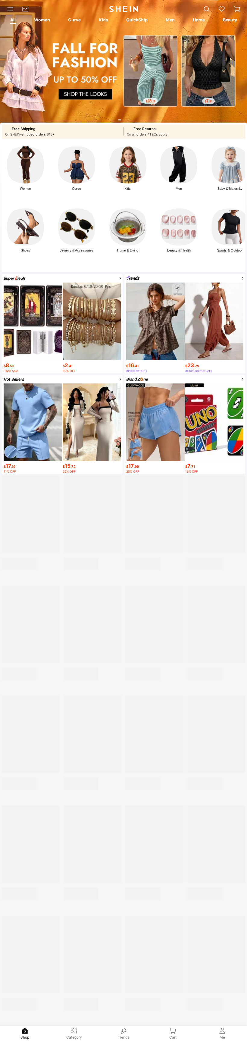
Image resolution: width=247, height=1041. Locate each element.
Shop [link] (24, 1037)
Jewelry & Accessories (76, 250)
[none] (25, 1031)
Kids (127, 188)
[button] (236, 9)
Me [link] (222, 1037)
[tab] (12, 21)
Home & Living (127, 250)
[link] (27, 9)
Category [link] (74, 1037)
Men (179, 188)
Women (25, 188)
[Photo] (25, 165)
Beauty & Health (179, 250)
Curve (76, 188)
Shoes (25, 250)
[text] (150, 101)
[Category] (9, 9)
